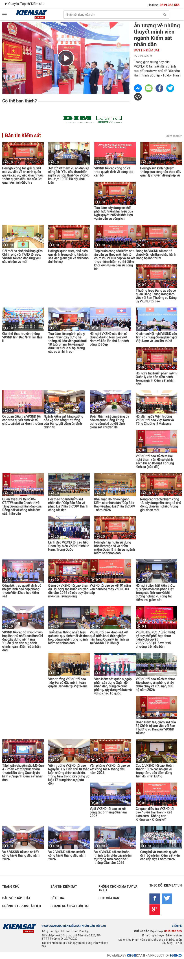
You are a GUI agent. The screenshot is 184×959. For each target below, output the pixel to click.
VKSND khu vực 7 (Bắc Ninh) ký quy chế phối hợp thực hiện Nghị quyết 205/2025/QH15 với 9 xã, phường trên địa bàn (155, 639)
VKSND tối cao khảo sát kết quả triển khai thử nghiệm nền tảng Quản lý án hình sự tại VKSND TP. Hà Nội (109, 637)
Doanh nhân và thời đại (69, 906)
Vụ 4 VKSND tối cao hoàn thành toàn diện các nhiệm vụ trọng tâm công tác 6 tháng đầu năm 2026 (113, 857)
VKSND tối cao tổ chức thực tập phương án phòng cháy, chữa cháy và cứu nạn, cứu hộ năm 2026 (155, 684)
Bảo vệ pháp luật (16, 898)
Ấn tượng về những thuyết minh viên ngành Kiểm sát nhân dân (157, 34)
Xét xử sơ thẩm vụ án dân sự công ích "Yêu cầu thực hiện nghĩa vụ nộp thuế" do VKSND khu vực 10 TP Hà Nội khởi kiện (69, 175)
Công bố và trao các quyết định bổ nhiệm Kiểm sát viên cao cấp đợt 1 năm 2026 (160, 855)
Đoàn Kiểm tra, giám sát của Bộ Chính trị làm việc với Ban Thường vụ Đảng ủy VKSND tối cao (156, 727)
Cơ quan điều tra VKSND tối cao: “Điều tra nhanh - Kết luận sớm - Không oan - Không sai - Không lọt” (155, 814)
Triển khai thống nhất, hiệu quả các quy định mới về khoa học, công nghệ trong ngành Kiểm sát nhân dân (69, 637)
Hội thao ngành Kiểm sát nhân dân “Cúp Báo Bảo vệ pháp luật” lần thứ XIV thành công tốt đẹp (68, 504)
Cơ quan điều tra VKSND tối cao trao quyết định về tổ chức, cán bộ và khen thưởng (22, 420)
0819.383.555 (170, 5)
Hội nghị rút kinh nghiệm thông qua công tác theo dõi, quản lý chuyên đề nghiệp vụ (160, 171)
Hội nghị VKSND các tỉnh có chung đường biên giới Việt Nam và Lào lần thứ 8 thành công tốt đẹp (109, 339)
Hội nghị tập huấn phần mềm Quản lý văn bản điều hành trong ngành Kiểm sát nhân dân (156, 378)
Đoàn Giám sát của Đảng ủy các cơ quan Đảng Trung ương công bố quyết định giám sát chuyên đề (109, 422)
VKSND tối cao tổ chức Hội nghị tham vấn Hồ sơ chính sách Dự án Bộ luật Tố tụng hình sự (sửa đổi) (155, 461)
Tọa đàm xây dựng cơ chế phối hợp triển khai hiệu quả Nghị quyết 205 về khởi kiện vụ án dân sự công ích (113, 213)
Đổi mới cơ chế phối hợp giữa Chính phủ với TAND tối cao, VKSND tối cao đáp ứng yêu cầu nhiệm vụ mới (22, 256)
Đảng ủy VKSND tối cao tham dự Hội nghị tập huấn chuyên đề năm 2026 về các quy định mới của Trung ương (69, 591)
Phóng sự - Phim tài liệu (21, 906)
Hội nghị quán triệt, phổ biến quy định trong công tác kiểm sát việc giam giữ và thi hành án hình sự (68, 256)
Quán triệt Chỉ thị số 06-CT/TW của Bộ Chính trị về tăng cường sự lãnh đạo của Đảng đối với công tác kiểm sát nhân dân (22, 506)
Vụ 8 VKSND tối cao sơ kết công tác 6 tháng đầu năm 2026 (108, 812)
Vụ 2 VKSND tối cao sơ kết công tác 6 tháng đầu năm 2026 (66, 855)
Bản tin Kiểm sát (147, 50)
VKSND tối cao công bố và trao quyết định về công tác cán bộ (113, 171)
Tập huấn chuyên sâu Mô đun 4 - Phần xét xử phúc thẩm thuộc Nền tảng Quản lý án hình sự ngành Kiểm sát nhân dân (23, 773)
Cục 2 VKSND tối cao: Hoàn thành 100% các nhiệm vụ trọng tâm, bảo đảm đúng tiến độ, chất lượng (154, 771)
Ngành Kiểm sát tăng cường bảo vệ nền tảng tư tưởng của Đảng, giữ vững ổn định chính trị (63, 422)
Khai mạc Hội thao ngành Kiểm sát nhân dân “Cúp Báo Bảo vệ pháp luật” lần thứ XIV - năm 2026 (114, 504)
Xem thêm (173, 136)
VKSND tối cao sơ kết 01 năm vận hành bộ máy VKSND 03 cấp (110, 589)
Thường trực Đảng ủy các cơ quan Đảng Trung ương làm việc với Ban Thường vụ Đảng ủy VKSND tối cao (156, 296)
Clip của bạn (109, 898)
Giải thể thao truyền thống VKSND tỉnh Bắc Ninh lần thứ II (22, 337)
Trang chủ (11, 886)
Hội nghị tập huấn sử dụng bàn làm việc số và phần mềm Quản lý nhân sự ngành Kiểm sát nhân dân (114, 548)
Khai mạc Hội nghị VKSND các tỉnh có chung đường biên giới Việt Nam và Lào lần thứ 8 (156, 337)
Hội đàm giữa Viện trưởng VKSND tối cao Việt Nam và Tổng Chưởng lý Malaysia (155, 420)
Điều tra (57, 898)
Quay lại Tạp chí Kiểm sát (26, 4)
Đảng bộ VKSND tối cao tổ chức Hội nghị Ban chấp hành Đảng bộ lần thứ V (156, 254)
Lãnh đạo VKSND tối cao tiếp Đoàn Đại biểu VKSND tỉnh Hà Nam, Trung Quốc (68, 546)
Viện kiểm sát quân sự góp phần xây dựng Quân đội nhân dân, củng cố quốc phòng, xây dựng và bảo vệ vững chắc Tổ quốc (113, 686)
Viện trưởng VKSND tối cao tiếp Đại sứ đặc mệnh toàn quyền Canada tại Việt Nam (67, 682)
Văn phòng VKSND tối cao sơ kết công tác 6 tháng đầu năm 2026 (110, 769)
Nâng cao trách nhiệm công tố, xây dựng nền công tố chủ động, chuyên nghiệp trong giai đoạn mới (160, 504)
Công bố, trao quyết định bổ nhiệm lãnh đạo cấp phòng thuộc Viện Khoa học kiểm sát (21, 591)
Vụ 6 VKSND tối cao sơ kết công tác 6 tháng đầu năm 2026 (20, 855)
